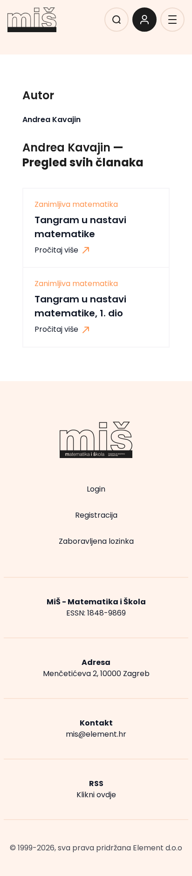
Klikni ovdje (96, 794)
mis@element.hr (96, 734)
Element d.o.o (157, 847)
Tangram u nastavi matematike (80, 226)
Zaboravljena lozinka (96, 541)
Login (96, 489)
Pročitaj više (57, 250)
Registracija (96, 515)
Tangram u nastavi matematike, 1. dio (80, 306)
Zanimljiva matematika (76, 204)
